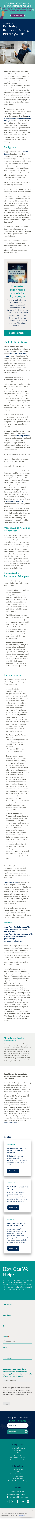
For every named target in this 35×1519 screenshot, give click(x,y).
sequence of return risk (15, 501)
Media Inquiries (17, 1478)
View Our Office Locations (18, 1497)
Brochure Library (17, 1469)
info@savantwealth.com (18, 1494)
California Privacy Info (17, 1460)
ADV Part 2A (17, 1453)
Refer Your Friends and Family (17, 1481)
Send (6, 1404)
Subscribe (12, 1425)
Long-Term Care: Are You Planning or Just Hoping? (16, 1224)
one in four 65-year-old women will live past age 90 (17, 118)
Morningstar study (23, 436)
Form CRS (17, 1450)
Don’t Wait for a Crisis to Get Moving (17, 1188)
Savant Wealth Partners (17, 1474)
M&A (17, 1471)
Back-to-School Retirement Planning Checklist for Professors (16, 1150)
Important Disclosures (11, 1122)
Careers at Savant (17, 1476)
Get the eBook (16, 333)
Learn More (13, 1171)
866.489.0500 (18, 1491)
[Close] (32, 1511)
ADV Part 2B (17, 1455)
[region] (17, 1513)
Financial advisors (11, 882)
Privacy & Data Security (17, 1457)
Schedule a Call (13, 1432)
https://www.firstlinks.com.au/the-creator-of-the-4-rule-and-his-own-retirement (17, 929)
